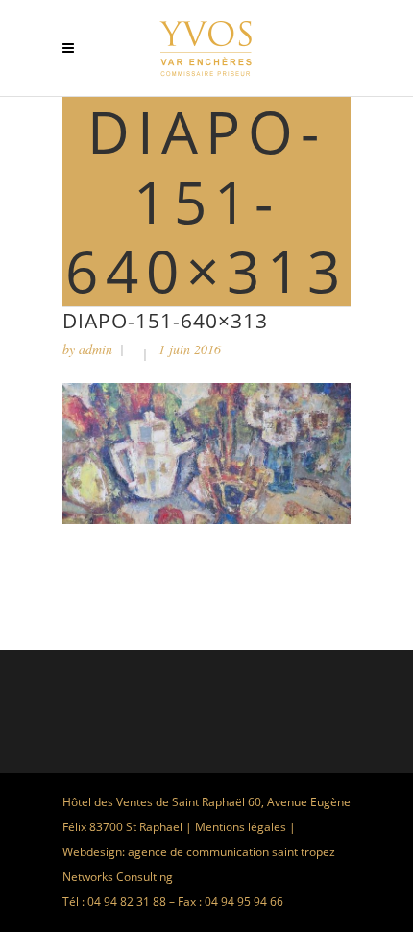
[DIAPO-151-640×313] (206, 519)
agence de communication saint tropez (231, 852)
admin (95, 349)
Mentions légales (240, 827)
